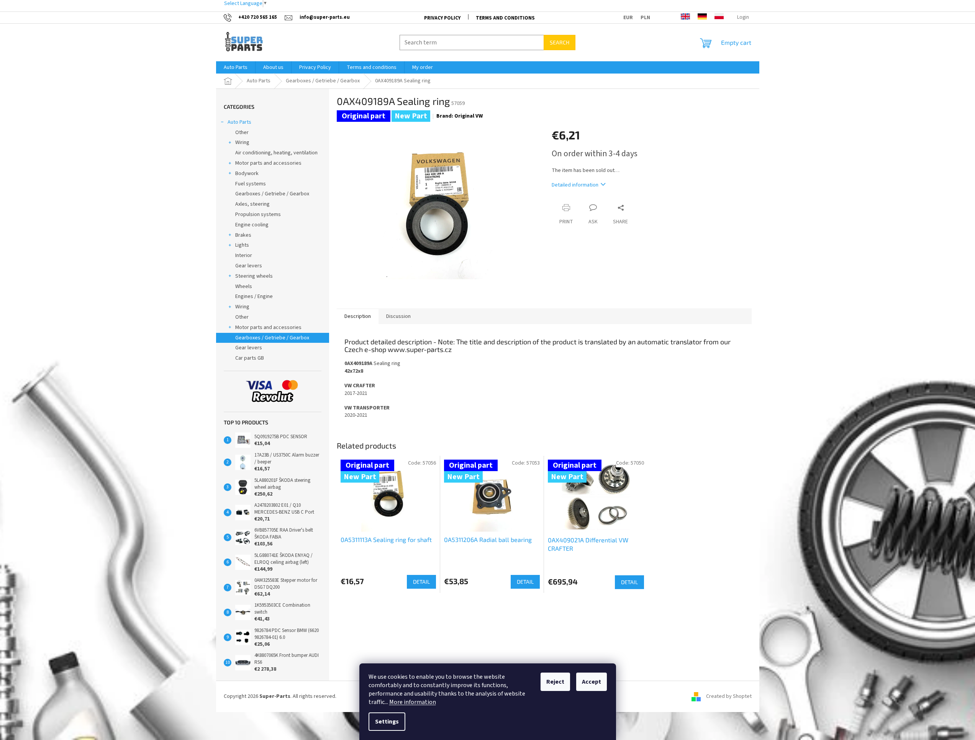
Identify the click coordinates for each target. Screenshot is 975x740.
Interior (243, 255)
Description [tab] (357, 316)
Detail (421, 581)
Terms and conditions (505, 18)
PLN (645, 17)
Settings (387, 721)
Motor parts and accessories (268, 163)
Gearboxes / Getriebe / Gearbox (272, 194)
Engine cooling (252, 225)
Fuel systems (250, 184)
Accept (591, 682)
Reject (555, 682)
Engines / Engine (254, 296)
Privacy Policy (442, 18)
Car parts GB (249, 358)
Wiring (242, 142)
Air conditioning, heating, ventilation (276, 153)
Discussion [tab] (398, 316)
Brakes (243, 235)
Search (559, 42)
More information (412, 702)
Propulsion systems (258, 214)
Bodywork (247, 173)
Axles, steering (252, 204)
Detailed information (575, 185)
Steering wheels (254, 276)
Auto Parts (239, 122)
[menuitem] (235, 67)
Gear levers (248, 266)
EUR (628, 17)
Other (242, 132)
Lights (242, 245)
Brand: (459, 116)
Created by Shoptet (729, 696)
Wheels (243, 286)
